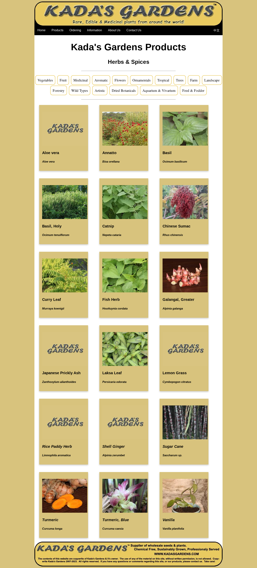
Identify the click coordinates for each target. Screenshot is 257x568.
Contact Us (133, 30)
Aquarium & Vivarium (159, 90)
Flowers (120, 80)
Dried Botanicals (124, 90)
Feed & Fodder (193, 90)
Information (94, 30)
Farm (194, 80)
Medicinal (80, 80)
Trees (179, 80)
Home (41, 30)
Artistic (100, 90)
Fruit (63, 80)
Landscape (212, 80)
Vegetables (45, 80)
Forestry (59, 90)
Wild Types (79, 90)
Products (57, 30)
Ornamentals (141, 80)
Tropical (163, 80)
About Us (114, 30)
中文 (217, 30)
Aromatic (101, 80)
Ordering (75, 30)
